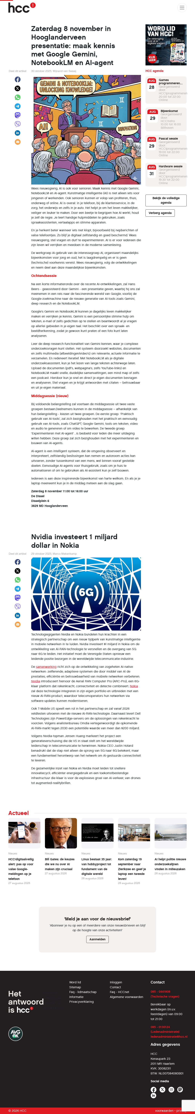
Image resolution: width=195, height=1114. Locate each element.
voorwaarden (164, 1110)
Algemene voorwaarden (126, 997)
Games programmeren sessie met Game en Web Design (171, 85)
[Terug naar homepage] (22, 8)
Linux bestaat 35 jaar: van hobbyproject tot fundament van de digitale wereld (97, 866)
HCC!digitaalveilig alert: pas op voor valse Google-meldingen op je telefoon (21, 868)
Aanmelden (97, 939)
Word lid (75, 982)
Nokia (134, 686)
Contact (115, 987)
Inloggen (116, 982)
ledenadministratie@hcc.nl (169, 1036)
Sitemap (75, 987)
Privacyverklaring (81, 1001)
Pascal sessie (168, 138)
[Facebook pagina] (154, 1090)
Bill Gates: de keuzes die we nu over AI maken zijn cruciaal (59, 864)
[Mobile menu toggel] (182, 7)
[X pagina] (162, 1090)
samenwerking (46, 667)
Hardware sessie (170, 166)
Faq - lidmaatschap (83, 992)
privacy (181, 1110)
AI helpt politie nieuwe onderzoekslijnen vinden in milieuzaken (170, 864)
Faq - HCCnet (119, 992)
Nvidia (35, 681)
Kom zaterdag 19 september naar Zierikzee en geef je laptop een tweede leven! (132, 868)
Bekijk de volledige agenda (166, 200)
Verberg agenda (160, 213)
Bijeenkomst (169, 111)
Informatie (76, 997)
